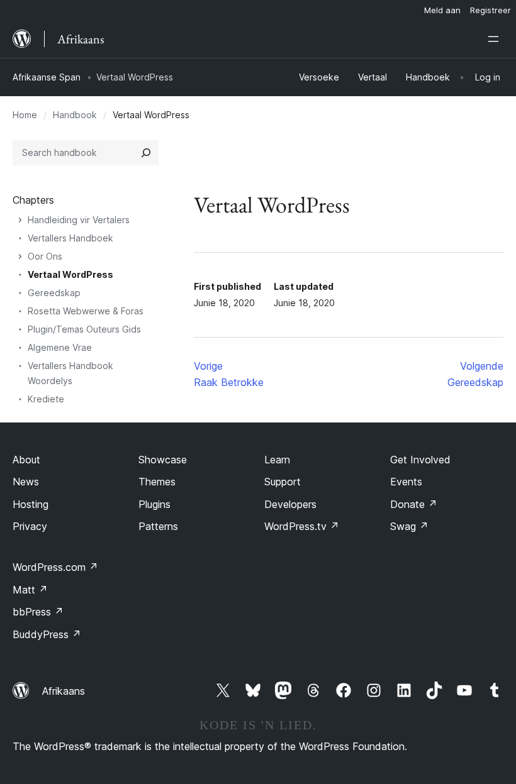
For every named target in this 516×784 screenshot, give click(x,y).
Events (406, 481)
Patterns (158, 526)
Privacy (30, 526)
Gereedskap (54, 292)
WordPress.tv (301, 526)
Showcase (162, 459)
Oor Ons (45, 256)
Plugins (154, 504)
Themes (157, 481)
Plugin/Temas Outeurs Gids (84, 329)
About (26, 459)
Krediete (46, 399)
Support (282, 481)
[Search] (146, 152)
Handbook (75, 114)
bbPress (38, 611)
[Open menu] (496, 39)
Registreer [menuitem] (490, 10)
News (26, 481)
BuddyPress (47, 634)
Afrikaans (63, 691)
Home (25, 114)
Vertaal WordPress (70, 274)
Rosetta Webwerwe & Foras (85, 311)
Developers (290, 504)
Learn (277, 459)
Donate (413, 504)
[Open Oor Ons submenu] (20, 256)
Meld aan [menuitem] (442, 10)
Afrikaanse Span (47, 77)
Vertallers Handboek (70, 238)
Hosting (30, 504)
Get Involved (420, 459)
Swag (409, 526)
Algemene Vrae (60, 347)
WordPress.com (55, 567)
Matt (30, 589)
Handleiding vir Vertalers (79, 219)
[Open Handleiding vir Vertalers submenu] (20, 220)
